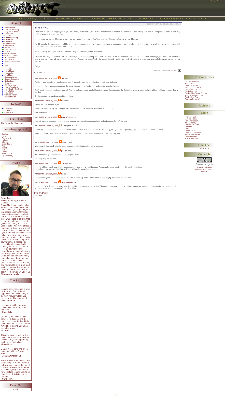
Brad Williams (67, 117)
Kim (5, 63)
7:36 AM (172, 70)
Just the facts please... (194, 87)
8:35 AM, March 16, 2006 (47, 78)
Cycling (5, 134)
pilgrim (64, 151)
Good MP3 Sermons (193, 133)
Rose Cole (7, 312)
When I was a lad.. (192, 85)
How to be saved (191, 139)
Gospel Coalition (10, 55)
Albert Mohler (9, 28)
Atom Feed (204, 148)
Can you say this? (192, 81)
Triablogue (8, 93)
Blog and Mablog (11, 32)
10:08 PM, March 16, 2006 (47, 142)
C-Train (7, 36)
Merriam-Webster (192, 125)
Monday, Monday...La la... (195, 95)
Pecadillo (8, 69)
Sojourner (8, 83)
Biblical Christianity (11, 30)
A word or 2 (6, 138)
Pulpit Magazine (10, 71)
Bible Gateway (190, 123)
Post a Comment (41, 193)
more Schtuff (7, 154)
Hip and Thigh (9, 57)
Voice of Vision (10, 97)
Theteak (64, 163)
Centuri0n (8, 41)
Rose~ (65, 142)
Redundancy (9, 81)
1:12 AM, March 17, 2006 (47, 151)
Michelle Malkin (191, 119)
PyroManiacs (9, 75)
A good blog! (189, 83)
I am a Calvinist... (191, 89)
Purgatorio (8, 73)
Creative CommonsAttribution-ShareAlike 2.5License (204, 169)
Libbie (6, 65)
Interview (5, 142)
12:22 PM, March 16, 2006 (47, 126)
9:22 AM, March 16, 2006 (47, 101)
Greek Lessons (191, 137)
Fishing (5, 140)
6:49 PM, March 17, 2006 (47, 163)
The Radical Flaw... (192, 97)
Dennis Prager (190, 131)
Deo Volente (9, 45)
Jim (62, 78)
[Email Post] (179, 70)
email (15, 389)
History (5, 136)
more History (7, 144)
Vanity (4, 152)
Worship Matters (11, 95)
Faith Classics (10, 49)
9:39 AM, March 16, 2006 (47, 117)
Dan (63, 101)
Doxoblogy (8, 47)
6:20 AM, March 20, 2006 (47, 174)
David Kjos (7, 344)
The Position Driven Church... (196, 93)
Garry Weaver (10, 53)
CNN (187, 129)
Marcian (7, 67)
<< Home (38, 195)
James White (9, 59)
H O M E (213, 1)
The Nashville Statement (12, 123)
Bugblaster (8, 34)
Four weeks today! (192, 99)
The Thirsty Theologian (13, 89)
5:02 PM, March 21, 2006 (47, 182)
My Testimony (7, 156)
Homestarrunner (191, 121)
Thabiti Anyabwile (11, 87)
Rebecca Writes (10, 77)
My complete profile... (11, 274)
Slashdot (188, 127)
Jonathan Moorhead (12, 61)
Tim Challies (9, 91)
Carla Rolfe (8, 39)
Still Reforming (10, 85)
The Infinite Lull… (191, 91)
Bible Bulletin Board (192, 135)
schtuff (4, 148)
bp (62, 174)
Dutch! (4, 150)
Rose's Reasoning (11, 79)
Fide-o (7, 51)
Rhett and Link (190, 117)
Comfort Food (9, 43)
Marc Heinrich (8, 300)
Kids (3, 146)
